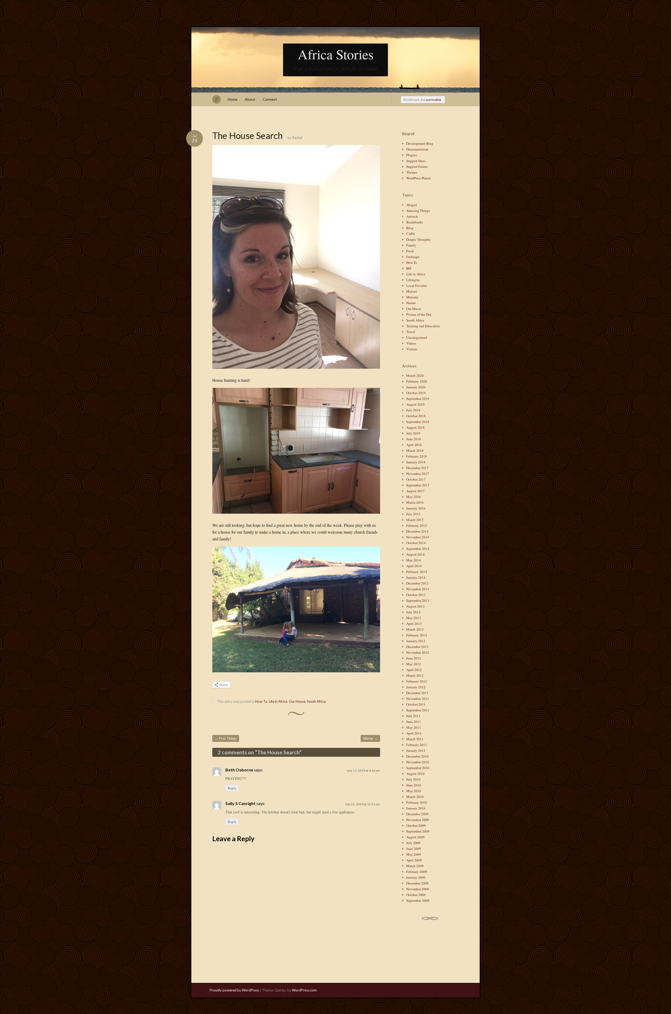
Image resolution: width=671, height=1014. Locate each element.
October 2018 (416, 416)
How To (261, 701)
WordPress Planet (418, 178)
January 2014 (415, 577)
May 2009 (413, 854)
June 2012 (413, 658)
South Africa (316, 701)
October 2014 (416, 542)
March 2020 (415, 375)
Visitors (411, 349)
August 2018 (415, 427)
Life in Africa (278, 701)
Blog (409, 228)
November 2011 (417, 698)
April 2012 (414, 669)
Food (410, 251)
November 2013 (417, 589)
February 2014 (416, 571)
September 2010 (417, 767)
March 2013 (415, 629)
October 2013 (416, 594)
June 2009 (413, 848)
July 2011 (413, 715)
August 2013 (415, 606)
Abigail (411, 204)
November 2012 (417, 652)
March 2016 (415, 502)
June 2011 (413, 721)
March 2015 (415, 519)
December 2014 (417, 531)
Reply (232, 788)
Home (232, 99)
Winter (370, 738)
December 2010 (417, 756)
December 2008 (417, 883)
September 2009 (417, 831)
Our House (297, 701)
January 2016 (415, 508)
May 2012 (413, 664)
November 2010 (417, 762)
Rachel (297, 138)
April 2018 (414, 444)
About (250, 99)
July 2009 (413, 842)
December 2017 (417, 467)
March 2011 (415, 739)
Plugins (411, 155)
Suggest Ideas (416, 160)
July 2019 (413, 410)
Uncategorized (416, 337)
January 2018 (415, 462)
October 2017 (416, 479)
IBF (409, 268)
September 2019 (417, 398)
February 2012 (416, 681)
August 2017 (415, 491)
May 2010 (413, 790)
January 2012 (415, 687)
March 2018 (415, 450)
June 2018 (413, 439)
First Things (226, 738)
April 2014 (414, 566)
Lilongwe (413, 279)
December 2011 (417, 692)
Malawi (411, 291)
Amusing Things (418, 210)
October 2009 (416, 825)
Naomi (411, 303)
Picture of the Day (419, 314)
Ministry (412, 297)
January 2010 (415, 808)
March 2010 (415, 796)
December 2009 (417, 814)
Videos (411, 343)
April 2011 (414, 733)
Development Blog (419, 143)
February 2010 (416, 802)
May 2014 (413, 560)
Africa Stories (336, 54)
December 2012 (417, 646)
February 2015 (416, 525)
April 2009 (414, 860)
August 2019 (415, 404)
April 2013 (414, 623)
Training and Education (423, 326)
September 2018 (417, 421)
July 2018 (413, 433)
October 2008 (416, 894)
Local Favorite (416, 285)
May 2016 (413, 496)
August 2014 (415, 554)
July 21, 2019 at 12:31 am (362, 804)
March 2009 (415, 865)
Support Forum (417, 166)
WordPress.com (304, 990)
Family (411, 245)
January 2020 (415, 387)
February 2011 (416, 744)
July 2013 (413, 612)
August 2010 (415, 773)
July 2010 (413, 779)
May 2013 (413, 617)
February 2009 (416, 871)
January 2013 (415, 641)
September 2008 (417, 900)
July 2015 (413, 514)
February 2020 (416, 381)
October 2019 (416, 392)
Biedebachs (414, 222)
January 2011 (415, 750)
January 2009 (415, 877)
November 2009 (417, 819)
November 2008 (417, 889)
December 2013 (417, 583)
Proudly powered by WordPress (234, 990)
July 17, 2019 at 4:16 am (363, 770)
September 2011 (417, 710)
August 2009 (415, 837)
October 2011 (416, 704)
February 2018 (416, 456)
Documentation (417, 149)
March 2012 (415, 675)
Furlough (412, 256)
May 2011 (413, 727)
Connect (270, 99)
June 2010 (413, 785)
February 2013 (416, 635)
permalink (433, 100)
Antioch (412, 216)
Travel (410, 331)
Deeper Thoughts (418, 239)
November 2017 (417, 473)
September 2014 (417, 548)
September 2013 (417, 600)
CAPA (410, 233)
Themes (411, 172)
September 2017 (417, 485)
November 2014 (417, 537)
